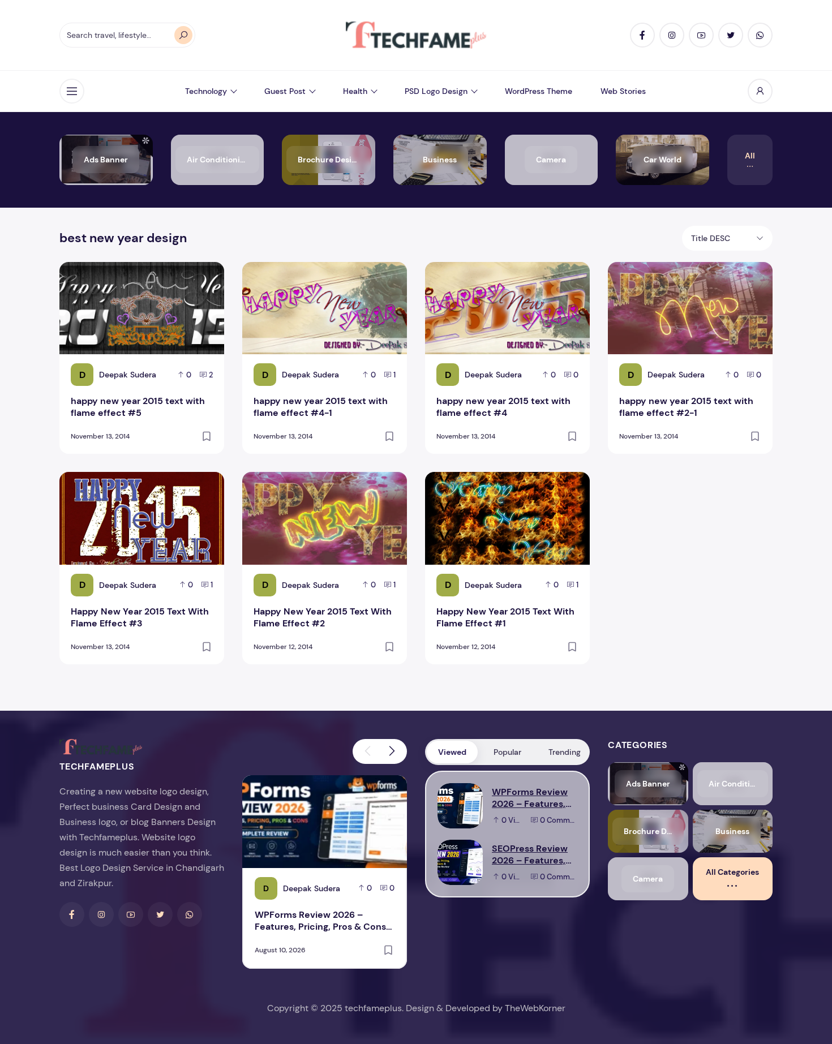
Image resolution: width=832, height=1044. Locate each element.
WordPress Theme (538, 91)
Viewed (452, 752)
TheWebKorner (535, 1008)
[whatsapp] (760, 35)
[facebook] (642, 35)
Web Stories (623, 91)
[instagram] (671, 35)
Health (355, 91)
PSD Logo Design (436, 91)
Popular (507, 752)
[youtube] (701, 35)
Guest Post (285, 91)
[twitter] (730, 35)
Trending (564, 752)
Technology (206, 91)
